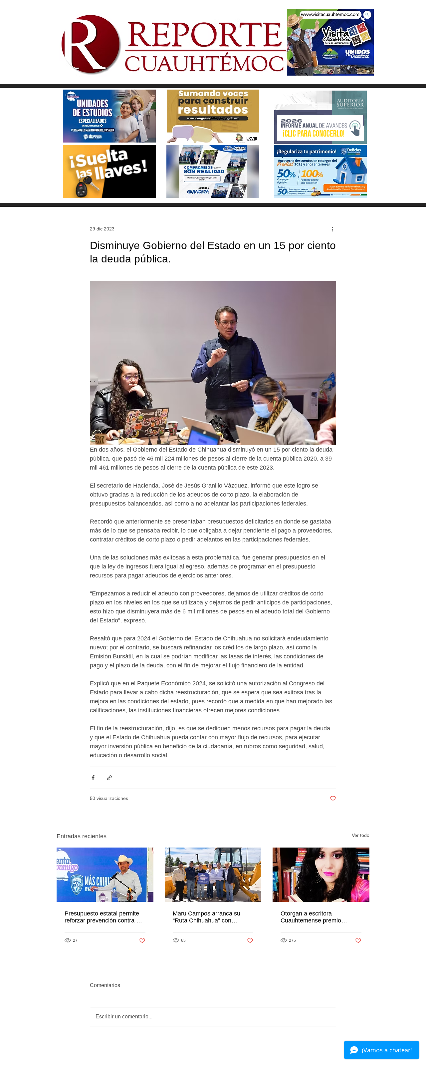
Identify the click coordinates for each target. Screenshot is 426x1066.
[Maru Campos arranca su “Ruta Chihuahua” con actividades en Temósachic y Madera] (213, 875)
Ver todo (360, 835)
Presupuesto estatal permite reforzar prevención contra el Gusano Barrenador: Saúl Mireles (103, 917)
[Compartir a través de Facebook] (93, 778)
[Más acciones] (332, 229)
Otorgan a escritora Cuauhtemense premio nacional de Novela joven (314, 917)
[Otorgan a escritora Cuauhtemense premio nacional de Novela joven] (321, 875)
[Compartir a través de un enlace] (109, 778)
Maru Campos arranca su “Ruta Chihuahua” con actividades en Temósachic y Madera (211, 917)
